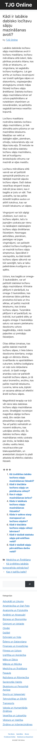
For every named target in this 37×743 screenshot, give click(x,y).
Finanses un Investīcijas (15, 646)
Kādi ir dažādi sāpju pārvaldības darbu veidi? (20, 548)
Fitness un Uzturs (12, 650)
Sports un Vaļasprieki (14, 694)
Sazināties (19, 734)
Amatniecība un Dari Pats (16, 605)
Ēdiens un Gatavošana (14, 641)
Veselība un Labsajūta (14, 715)
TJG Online (18, 5)
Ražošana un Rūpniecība (16, 677)
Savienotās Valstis (12, 682)
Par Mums (11, 734)
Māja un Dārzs (10, 659)
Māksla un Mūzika (12, 664)
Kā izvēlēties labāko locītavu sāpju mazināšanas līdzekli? (21, 477)
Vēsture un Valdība (13, 720)
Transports (8, 703)
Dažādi (6, 632)
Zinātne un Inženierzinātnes (17, 724)
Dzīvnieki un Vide (12, 637)
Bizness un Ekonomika (14, 619)
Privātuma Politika (9, 737)
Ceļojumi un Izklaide (13, 623)
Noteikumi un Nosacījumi (25, 737)
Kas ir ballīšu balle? (16, 571)
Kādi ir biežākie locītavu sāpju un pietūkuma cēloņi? (19, 487)
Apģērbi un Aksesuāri (14, 614)
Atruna (27, 734)
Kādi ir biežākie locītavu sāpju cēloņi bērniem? (20, 528)
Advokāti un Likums (13, 601)
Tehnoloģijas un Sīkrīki (15, 698)
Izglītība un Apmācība (14, 655)
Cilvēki (6, 628)
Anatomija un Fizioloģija (15, 610)
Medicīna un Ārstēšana (18, 559)
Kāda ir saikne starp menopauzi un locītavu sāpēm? (20, 518)
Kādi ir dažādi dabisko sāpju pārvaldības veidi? (21, 538)
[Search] (29, 584)
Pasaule (7, 673)
